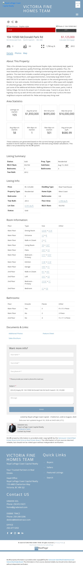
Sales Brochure (15, 338)
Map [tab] (25, 53)
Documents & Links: (18, 327)
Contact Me (78, 4)
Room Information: (17, 219)
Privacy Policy (59, 543)
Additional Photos (16, 333)
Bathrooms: (13, 297)
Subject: (12, 386)
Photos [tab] (18, 53)
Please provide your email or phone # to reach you (26, 379)
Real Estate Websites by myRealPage (41, 545)
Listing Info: (13, 180)
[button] (77, 4)
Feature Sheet (48, 333)
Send (41, 409)
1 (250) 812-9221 (24, 429)
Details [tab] (10, 53)
